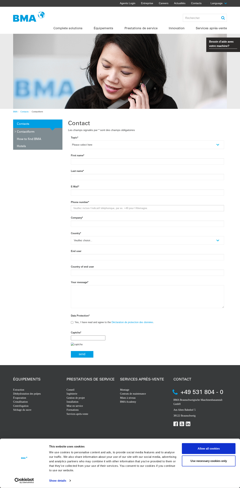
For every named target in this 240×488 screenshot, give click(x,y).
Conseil (70, 389)
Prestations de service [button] (141, 28)
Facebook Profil (175, 424)
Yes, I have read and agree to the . (114, 322)
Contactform (25, 131)
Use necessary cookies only (208, 460)
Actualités (179, 3)
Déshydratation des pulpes (27, 393)
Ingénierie (72, 393)
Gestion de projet (76, 397)
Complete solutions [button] (67, 28)
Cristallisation (20, 401)
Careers (163, 3)
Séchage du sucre (22, 409)
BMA (15, 112)
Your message (79, 282)
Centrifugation (20, 406)
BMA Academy (128, 401)
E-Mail (75, 186)
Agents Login (127, 3)
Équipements (26, 379)
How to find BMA (29, 139)
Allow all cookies (209, 448)
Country (76, 233)
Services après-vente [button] (211, 28)
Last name (77, 171)
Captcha (76, 332)
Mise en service (75, 406)
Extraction (18, 389)
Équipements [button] (103, 28)
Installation (72, 401)
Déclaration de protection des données (132, 322)
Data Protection (80, 315)
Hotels (21, 146)
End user (76, 251)
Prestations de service (91, 379)
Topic (74, 137)
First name (77, 155)
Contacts (196, 3)
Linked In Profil (188, 424)
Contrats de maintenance (133, 393)
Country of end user (82, 266)
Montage (124, 389)
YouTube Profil (182, 424)
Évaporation (19, 397)
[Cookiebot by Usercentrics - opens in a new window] (24, 480)
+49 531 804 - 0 (202, 392)
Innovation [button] (176, 28)
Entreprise (147, 3)
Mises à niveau (128, 397)
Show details (57, 480)
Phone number (80, 202)
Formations (73, 409)
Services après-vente (77, 414)
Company (77, 217)
